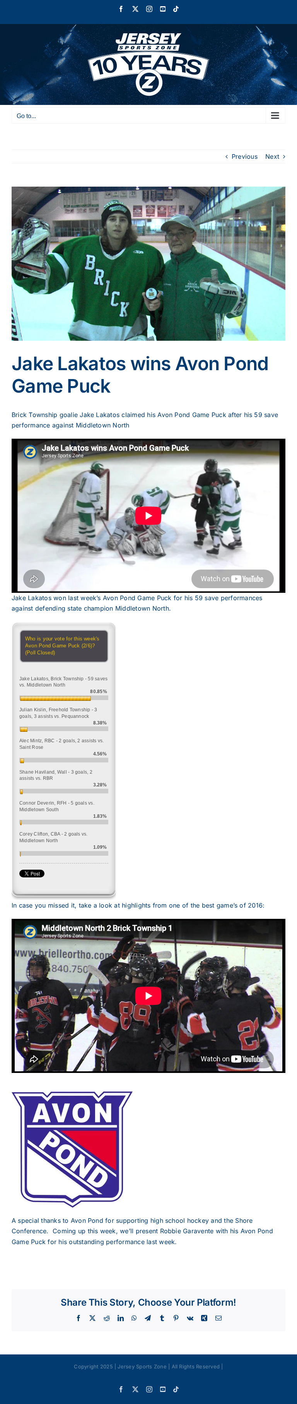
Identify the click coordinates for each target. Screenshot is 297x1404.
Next (272, 156)
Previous (245, 156)
